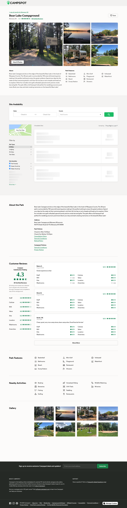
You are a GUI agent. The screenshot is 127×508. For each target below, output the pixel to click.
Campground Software (58, 503)
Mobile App (47, 503)
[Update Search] (109, 114)
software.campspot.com (43, 489)
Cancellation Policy (40, 236)
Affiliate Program (72, 503)
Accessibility (81, 503)
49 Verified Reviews (37, 19)
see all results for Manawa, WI (19, 12)
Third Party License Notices (37, 505)
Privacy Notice (39, 250)
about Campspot (40, 486)
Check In (24, 114)
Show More (76, 343)
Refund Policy (38, 241)
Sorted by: (102, 126)
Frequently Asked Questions (95, 482)
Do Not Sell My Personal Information (57, 505)
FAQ (40, 503)
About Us (35, 503)
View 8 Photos (17, 62)
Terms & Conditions (40, 238)
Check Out (46, 114)
